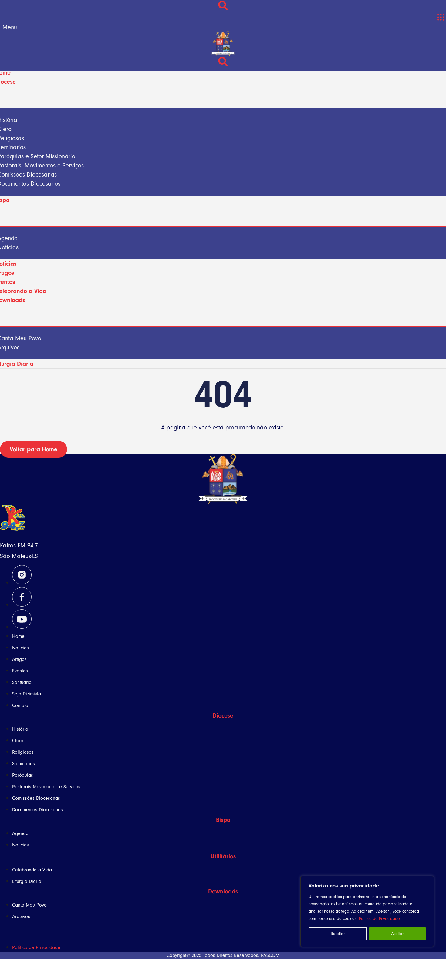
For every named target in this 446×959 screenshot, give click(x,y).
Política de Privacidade (379, 918)
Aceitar (397, 933)
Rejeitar (338, 933)
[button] (440, 17)
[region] (367, 911)
